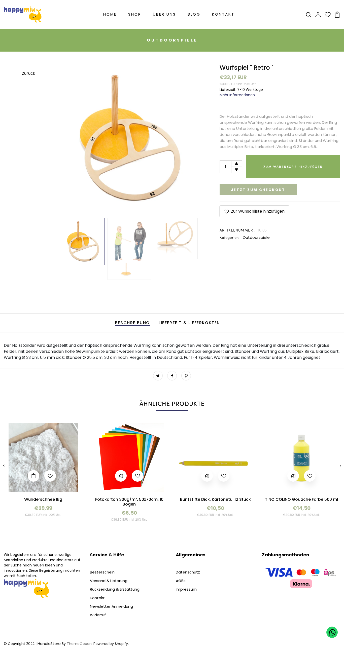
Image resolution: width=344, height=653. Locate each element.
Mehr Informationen (237, 94)
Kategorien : (230, 237)
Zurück (28, 73)
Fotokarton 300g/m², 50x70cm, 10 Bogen (129, 501)
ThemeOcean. (79, 643)
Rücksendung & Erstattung (115, 589)
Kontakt (223, 14)
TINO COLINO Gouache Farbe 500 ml (301, 499)
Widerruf (98, 615)
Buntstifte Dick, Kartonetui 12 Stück (215, 499)
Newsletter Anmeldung (111, 606)
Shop (134, 14)
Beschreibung (132, 323)
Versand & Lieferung (108, 580)
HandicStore (49, 643)
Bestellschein (102, 572)
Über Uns (164, 14)
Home (110, 14)
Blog (194, 14)
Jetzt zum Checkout (258, 189)
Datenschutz (188, 572)
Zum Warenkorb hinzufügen (293, 166)
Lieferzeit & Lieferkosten (189, 323)
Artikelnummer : (238, 230)
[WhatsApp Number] (332, 632)
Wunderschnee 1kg (43, 499)
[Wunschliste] (328, 14)
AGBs (181, 580)
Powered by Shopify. (110, 643)
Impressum (186, 589)
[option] (129, 138)
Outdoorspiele (256, 237)
